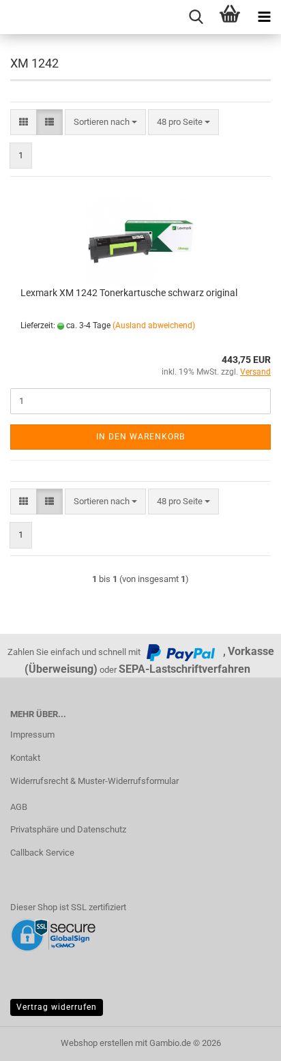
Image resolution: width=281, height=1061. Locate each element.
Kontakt (25, 758)
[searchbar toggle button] (196, 17)
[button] (23, 122)
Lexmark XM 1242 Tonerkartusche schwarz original (128, 292)
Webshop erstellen (97, 1043)
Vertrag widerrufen (56, 1007)
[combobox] (105, 122)
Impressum (32, 734)
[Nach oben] (243, 1040)
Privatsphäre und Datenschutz (68, 829)
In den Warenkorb (140, 436)
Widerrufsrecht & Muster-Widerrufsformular (94, 781)
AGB (18, 807)
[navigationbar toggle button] (264, 17)
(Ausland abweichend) (154, 325)
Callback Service (42, 852)
